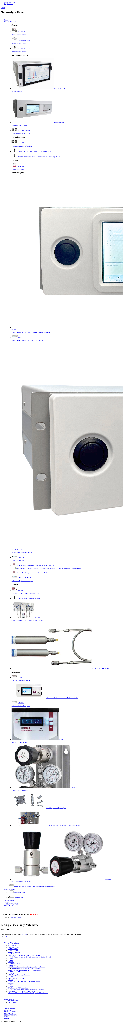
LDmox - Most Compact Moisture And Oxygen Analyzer (24, 970)
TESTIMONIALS (9, 1008)
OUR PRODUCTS (10, 942)
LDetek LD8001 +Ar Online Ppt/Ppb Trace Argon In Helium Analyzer (28, 993)
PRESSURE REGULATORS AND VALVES (21, 991)
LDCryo (24, 934)
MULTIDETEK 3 (13, 949)
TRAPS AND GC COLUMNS (17, 978)
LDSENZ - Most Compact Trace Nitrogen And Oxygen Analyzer (26, 967)
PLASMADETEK (13, 944)
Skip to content (8, 4)
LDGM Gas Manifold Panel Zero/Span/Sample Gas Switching (26, 989)
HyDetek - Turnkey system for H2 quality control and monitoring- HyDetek (29, 957)
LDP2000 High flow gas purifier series (19, 975)
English (19, 917)
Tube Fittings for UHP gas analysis (18, 988)
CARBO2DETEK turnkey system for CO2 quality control (24, 955)
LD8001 (10, 960)
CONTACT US (9, 1013)
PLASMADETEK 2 (14, 945)
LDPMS (10, 985)
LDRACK (11, 954)
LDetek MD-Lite (13, 950)
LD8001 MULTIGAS (14, 963)
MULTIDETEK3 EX (14, 952)
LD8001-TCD (12, 965)
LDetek (3, 8)
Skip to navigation (9, 2)
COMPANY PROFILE (11, 1012)
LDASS (10, 986)
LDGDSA (11, 983)
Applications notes (13, 1000)
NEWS (6, 1016)
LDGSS (10, 980)
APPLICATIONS (9, 999)
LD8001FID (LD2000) (14, 971)
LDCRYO (11, 976)
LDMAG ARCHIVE (10, 1015)
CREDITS (7, 1018)
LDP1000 (11, 973)
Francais (13, 917)
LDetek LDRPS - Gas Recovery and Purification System (24, 981)
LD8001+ (11, 962)
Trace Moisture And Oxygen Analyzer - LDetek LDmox (28, 968)
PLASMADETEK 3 (14, 947)
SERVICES (7, 1010)
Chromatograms (12, 1002)
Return (6, 936)
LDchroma (11, 958)
